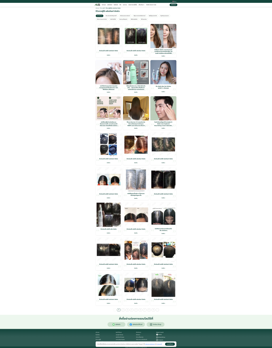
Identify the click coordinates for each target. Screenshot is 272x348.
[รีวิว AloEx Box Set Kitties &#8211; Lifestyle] (163, 72)
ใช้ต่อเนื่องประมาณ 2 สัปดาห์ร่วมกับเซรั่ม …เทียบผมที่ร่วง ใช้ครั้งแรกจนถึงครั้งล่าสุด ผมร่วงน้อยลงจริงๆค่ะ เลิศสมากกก (136, 88)
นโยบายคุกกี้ (159, 344)
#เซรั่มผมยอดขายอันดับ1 (125, 16)
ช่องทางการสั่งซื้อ (132, 5)
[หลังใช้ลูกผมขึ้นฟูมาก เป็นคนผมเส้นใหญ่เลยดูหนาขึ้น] (136, 179)
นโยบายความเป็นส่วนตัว (141, 339)
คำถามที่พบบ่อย (139, 337)
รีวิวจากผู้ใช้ (102, 8)
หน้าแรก (104, 5)
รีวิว (120, 5)
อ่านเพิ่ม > (108, 55)
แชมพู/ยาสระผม (119, 335)
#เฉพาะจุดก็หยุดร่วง (123, 19)
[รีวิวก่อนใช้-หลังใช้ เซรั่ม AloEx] (109, 215)
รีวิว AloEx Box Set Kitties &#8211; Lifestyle (163, 87)
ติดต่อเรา (138, 335)
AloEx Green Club (151, 5)
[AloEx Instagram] (157, 340)
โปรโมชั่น (116, 5)
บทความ (125, 5)
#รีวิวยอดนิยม (144, 19)
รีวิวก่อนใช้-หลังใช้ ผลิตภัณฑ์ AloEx (108, 51)
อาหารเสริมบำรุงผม (120, 339)
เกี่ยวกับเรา (141, 5)
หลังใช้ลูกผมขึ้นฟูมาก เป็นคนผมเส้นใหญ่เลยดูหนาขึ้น (136, 194)
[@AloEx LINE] (157, 335)
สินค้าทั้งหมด (99, 16)
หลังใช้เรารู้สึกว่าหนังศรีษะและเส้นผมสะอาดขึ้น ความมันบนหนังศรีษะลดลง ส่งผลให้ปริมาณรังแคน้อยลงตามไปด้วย (108, 124)
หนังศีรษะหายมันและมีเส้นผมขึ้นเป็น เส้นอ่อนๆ (163, 229)
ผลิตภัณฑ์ (109, 5)
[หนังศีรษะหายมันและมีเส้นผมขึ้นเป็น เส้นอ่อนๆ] (163, 215)
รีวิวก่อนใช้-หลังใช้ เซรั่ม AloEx (109, 229)
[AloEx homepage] (97, 5)
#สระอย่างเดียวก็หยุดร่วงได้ (111, 16)
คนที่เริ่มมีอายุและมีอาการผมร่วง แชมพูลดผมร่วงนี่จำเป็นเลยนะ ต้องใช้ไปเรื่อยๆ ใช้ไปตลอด (108, 87)
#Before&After (134, 19)
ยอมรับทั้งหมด (170, 344)
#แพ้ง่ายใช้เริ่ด (113, 19)
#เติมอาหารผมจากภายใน (102, 19)
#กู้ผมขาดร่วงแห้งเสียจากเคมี (139, 16)
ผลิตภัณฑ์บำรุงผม (120, 337)
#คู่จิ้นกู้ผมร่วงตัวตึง (153, 16)
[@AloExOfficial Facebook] (157, 337)
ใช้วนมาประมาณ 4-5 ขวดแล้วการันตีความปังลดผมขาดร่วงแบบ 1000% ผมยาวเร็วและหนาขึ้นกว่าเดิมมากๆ (136, 124)
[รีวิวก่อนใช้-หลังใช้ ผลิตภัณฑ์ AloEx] (109, 36)
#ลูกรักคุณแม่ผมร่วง (164, 16)
